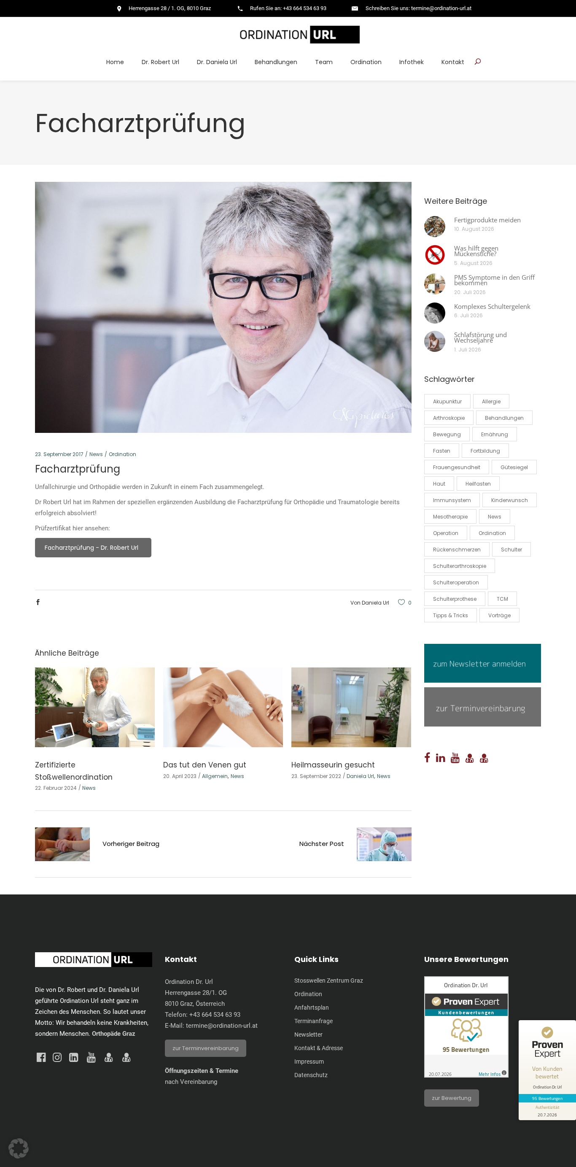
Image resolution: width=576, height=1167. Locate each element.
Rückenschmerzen (457, 549)
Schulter (511, 549)
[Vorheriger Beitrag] (62, 845)
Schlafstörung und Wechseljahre (480, 337)
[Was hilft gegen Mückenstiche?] (434, 254)
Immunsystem (452, 500)
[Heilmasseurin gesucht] (351, 707)
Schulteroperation (456, 582)
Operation (445, 533)
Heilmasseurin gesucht (333, 765)
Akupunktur (447, 401)
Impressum (309, 1061)
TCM (502, 598)
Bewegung (447, 434)
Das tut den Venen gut (204, 765)
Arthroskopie (449, 417)
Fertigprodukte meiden (487, 220)
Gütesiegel (514, 467)
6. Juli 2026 (468, 315)
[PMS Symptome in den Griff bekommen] (434, 283)
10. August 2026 (474, 228)
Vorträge (499, 615)
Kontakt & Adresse (318, 1048)
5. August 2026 (473, 263)
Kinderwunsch (509, 500)
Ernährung (494, 434)
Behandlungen (504, 417)
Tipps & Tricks (450, 615)
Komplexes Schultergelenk (492, 306)
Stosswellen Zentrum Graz (328, 980)
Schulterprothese (454, 598)
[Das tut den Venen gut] (223, 707)
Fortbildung (485, 450)
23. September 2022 (316, 776)
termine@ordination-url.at (222, 1025)
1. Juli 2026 (467, 349)
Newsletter (308, 1034)
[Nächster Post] (384, 845)
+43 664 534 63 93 (214, 1014)
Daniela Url (375, 602)
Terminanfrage (313, 1021)
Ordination (122, 454)
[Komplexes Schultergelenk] (434, 313)
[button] (18, 1148)
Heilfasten (478, 483)
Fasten (441, 450)
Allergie (491, 401)
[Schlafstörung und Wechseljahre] (434, 341)
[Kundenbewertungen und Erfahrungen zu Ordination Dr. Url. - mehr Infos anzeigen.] (466, 1075)
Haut (439, 483)
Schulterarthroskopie (459, 566)
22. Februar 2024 (56, 788)
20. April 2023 (179, 776)
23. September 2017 (59, 454)
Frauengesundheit (456, 467)
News (96, 454)
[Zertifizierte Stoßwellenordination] (95, 707)
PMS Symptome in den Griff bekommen (494, 280)
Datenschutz (311, 1075)
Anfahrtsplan (311, 1007)
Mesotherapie (450, 516)
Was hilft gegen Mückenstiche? (476, 251)
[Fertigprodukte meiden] (434, 226)
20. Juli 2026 (470, 292)
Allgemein (215, 776)
